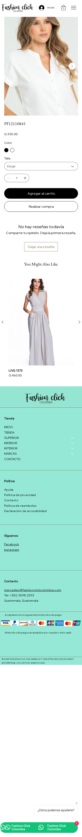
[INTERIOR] (72, 448)
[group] (41, 329)
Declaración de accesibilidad (25, 511)
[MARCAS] (72, 453)
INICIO (8, 427)
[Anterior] (2, 322)
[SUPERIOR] (72, 438)
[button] (63, 7)
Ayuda (8, 490)
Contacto (11, 500)
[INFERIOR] (72, 443)
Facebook (11, 544)
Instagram (11, 550)
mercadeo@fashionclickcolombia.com (32, 590)
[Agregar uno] (25, 178)
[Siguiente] (79, 322)
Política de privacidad (20, 495)
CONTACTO (12, 459)
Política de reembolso (20, 506)
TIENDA (9, 432)
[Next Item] (72, 66)
